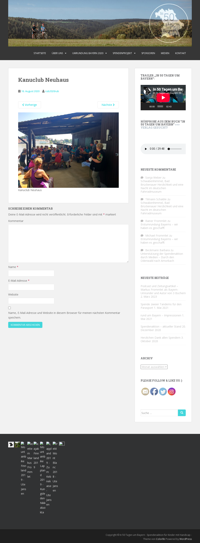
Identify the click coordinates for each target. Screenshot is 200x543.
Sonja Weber (153, 177)
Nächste (107, 105)
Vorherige (30, 105)
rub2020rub (52, 91)
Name (13, 267)
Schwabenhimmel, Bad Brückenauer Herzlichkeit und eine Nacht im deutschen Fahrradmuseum (162, 186)
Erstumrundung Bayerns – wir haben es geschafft (159, 226)
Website (13, 294)
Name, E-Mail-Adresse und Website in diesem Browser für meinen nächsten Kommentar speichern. (64, 315)
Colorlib (160, 539)
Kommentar (15, 221)
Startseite (40, 53)
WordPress (185, 539)
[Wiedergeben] (146, 106)
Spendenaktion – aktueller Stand (161, 326)
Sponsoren (148, 53)
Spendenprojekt (122, 53)
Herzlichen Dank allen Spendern (160, 337)
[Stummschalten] (175, 106)
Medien (165, 53)
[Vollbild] (181, 106)
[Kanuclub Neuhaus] (68, 149)
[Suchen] (182, 412)
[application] (163, 97)
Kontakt (180, 53)
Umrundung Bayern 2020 (87, 53)
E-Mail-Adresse (18, 280)
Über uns (57, 53)
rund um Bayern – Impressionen (161, 315)
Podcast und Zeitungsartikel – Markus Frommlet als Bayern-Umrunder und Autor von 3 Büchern (163, 289)
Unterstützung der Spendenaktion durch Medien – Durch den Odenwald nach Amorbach (162, 257)
